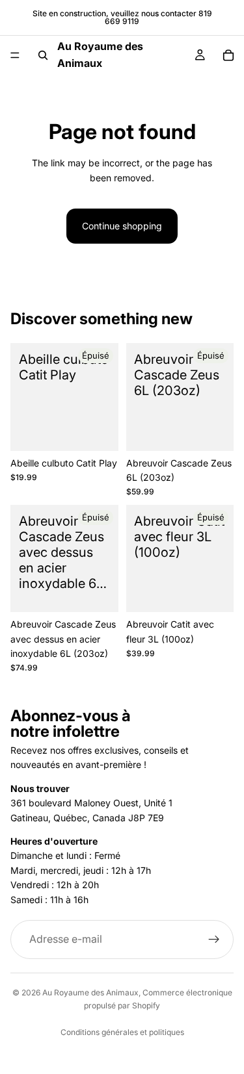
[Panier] (228, 55)
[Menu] (15, 55)
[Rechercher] (43, 55)
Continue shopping (122, 225)
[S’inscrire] (214, 939)
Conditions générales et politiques (122, 1032)
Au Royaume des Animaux (90, 992)
